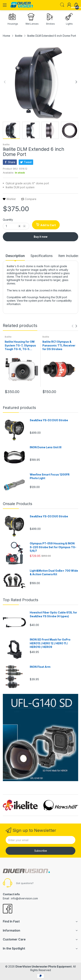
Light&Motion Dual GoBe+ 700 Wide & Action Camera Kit (54, 572)
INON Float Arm (40, 666)
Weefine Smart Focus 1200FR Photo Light (50, 476)
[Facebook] (7, 909)
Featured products (19, 407)
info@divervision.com (24, 898)
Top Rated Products (20, 600)
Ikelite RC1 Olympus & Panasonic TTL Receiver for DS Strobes (58, 345)
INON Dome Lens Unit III (45, 447)
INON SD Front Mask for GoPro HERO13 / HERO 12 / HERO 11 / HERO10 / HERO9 (50, 643)
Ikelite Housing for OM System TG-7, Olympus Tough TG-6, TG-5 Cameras (20, 345)
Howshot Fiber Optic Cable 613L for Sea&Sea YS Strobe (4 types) (53, 614)
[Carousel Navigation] (74, 326)
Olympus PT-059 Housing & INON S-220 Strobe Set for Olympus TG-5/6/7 (53, 547)
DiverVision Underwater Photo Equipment (43, 966)
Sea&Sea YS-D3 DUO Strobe (49, 420)
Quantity (8, 219)
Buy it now (40, 236)
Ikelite (6, 144)
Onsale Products (17, 503)
